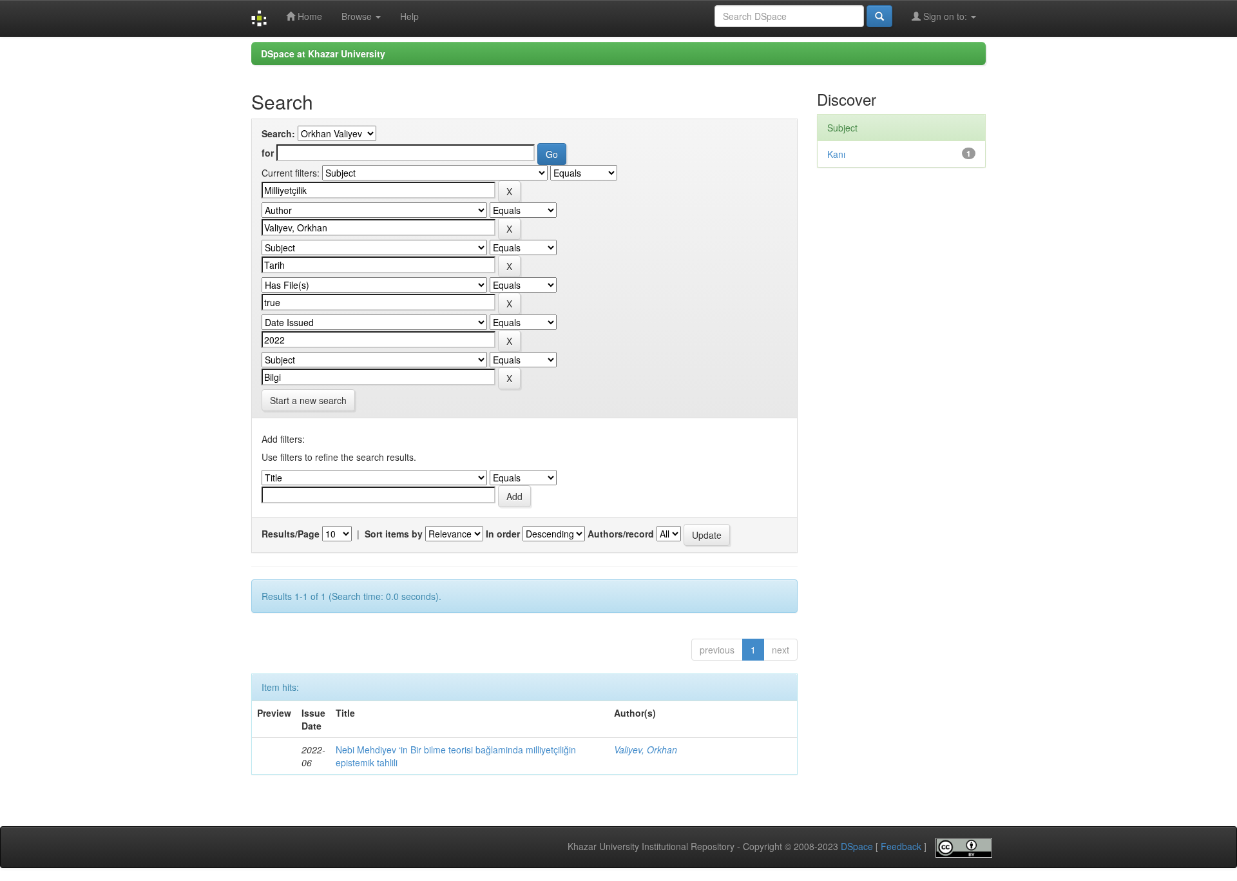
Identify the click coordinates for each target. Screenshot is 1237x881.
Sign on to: (945, 16)
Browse (357, 16)
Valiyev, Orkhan (645, 749)
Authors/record (621, 533)
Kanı (836, 154)
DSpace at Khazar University (323, 53)
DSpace (857, 846)
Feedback (901, 846)
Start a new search (308, 400)
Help (409, 16)
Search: (278, 133)
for (268, 152)
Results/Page (291, 533)
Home (308, 16)
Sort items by (394, 533)
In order (503, 533)
